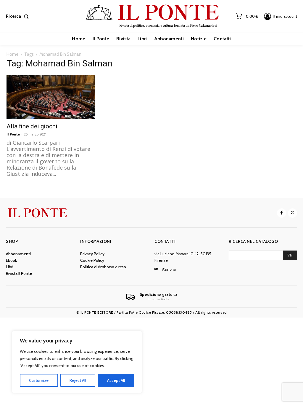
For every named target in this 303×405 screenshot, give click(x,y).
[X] (292, 213)
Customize (39, 380)
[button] (18, 16)
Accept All (116, 380)
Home (13, 54)
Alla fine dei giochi (32, 126)
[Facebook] (281, 213)
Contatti (164, 241)
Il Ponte (13, 134)
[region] (77, 362)
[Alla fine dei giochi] (51, 97)
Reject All (78, 380)
